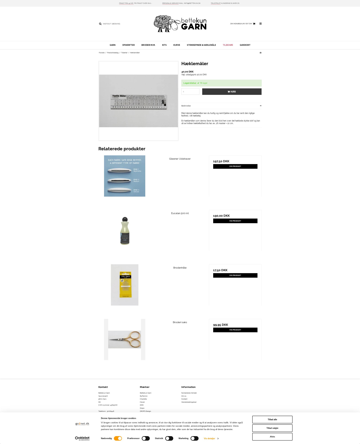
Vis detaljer (209, 438)
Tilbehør (228, 45)
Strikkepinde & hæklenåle (201, 45)
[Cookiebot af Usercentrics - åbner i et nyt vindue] (82, 438)
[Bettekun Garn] (180, 24)
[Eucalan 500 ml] (124, 236)
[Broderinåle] (124, 290)
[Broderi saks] (124, 345)
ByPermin (144, 396)
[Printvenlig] (260, 53)
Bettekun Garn (145, 393)
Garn (112, 45)
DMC (142, 405)
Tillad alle (272, 419)
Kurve (176, 45)
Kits (164, 45)
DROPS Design (145, 411)
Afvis (272, 436)
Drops (142, 408)
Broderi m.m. (148, 45)
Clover (142, 402)
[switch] (146, 438)
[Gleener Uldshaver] (124, 181)
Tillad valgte (272, 428)
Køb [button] (233, 91)
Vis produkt (235, 166)
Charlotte (143, 399)
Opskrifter (128, 45)
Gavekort (245, 45)
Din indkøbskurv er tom (241, 24)
